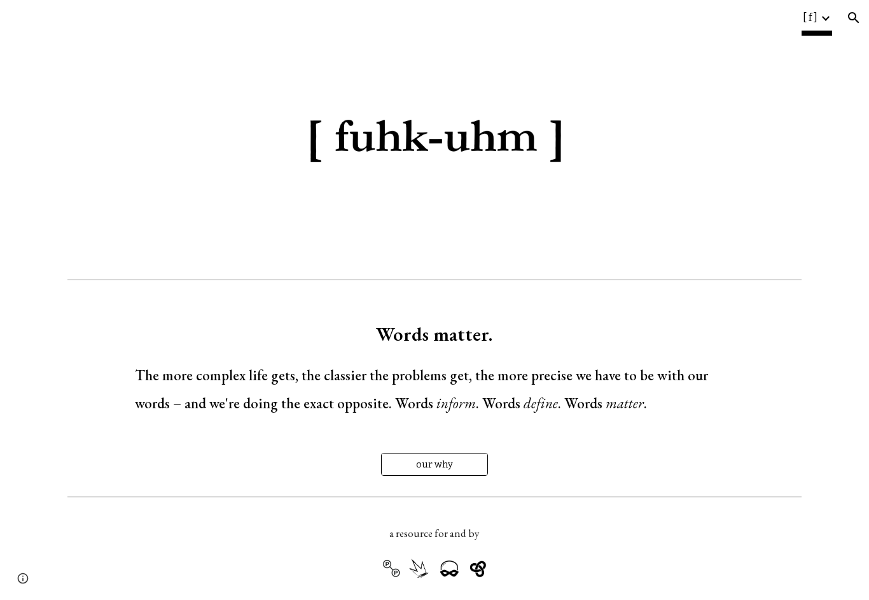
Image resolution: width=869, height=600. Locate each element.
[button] (853, 18)
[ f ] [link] (810, 17)
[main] (434, 361)
